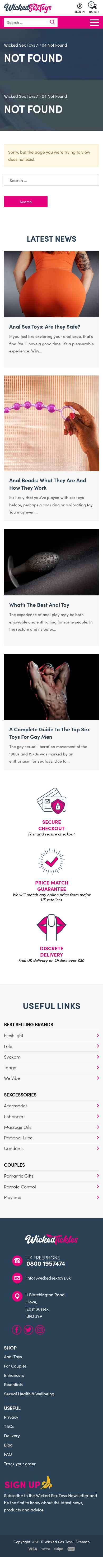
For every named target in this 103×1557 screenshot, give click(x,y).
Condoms (14, 1148)
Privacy (11, 1417)
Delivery (12, 1435)
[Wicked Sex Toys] (28, 8)
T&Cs (9, 1426)
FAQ (8, 1454)
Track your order (20, 1463)
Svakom (12, 1057)
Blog (8, 1445)
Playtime (12, 1197)
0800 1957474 (45, 1263)
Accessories (15, 1105)
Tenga (10, 1067)
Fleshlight (13, 1035)
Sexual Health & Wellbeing (29, 1393)
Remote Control (20, 1186)
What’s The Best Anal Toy (39, 604)
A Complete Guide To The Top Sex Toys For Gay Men (49, 732)
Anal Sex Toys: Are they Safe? (44, 326)
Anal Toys (13, 1356)
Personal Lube (18, 1137)
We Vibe (12, 1078)
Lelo (8, 1046)
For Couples (15, 1366)
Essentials (13, 1384)
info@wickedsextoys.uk (48, 1278)
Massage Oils (17, 1127)
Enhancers (14, 1116)
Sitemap (83, 1541)
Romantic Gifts (18, 1176)
